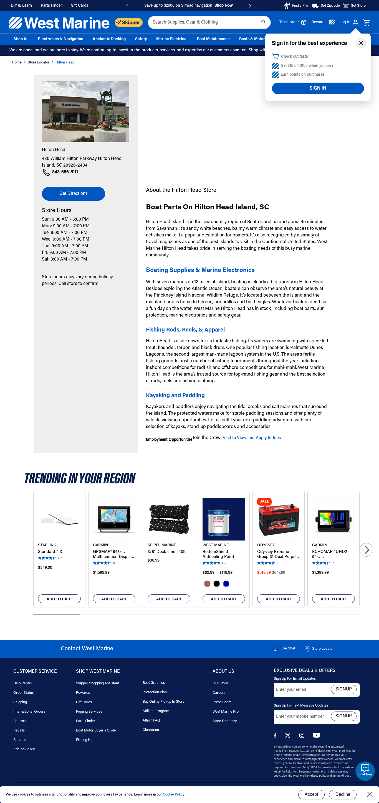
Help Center (22, 683)
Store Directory (225, 721)
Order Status (23, 693)
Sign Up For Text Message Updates (301, 705)
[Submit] (263, 22)
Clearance (151, 730)
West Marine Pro (226, 711)
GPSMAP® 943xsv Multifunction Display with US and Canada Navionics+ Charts (113, 555)
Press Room (222, 702)
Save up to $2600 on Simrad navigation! (188, 6)
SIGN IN (318, 88)
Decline (342, 794)
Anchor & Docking (109, 39)
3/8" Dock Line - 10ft (167, 552)
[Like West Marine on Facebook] (276, 737)
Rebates (19, 740)
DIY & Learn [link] (21, 6)
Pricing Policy (24, 749)
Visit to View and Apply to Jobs (252, 438)
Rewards (319, 22)
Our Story (220, 683)
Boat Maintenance (213, 39)
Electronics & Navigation (60, 39)
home (17, 62)
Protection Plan (155, 692)
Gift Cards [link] (79, 6)
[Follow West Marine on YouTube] (316, 737)
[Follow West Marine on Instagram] (303, 737)
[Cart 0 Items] (366, 23)
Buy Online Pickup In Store (164, 701)
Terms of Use (341, 776)
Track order (289, 22)
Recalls (19, 730)
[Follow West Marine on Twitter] (289, 737)
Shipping (20, 702)
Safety (141, 39)
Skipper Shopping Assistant (97, 683)
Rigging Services (89, 711)
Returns (19, 721)
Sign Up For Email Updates (295, 678)
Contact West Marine (87, 649)
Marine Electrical (172, 39)
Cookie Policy (173, 794)
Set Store (358, 5)
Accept (311, 794)
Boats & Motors (253, 39)
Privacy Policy (318, 776)
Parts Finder (85, 721)
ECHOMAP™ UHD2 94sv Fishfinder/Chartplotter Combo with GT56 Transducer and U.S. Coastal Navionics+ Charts (333, 555)
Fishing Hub (85, 740)
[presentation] (366, 550)
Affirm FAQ (151, 720)
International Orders (29, 711)
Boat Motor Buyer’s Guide (96, 730)
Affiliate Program (156, 711)
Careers (219, 693)
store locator (39, 62)
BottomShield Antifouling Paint (218, 554)
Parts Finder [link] (51, 6)
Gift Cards (84, 702)
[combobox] (209, 22)
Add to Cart (59, 599)
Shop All (21, 39)
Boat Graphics (154, 683)
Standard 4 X (50, 552)
